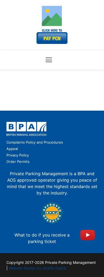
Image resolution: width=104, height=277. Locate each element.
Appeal (12, 149)
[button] (48, 60)
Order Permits (18, 161)
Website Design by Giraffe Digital (37, 268)
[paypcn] (52, 36)
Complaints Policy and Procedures (34, 142)
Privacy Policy (17, 155)
